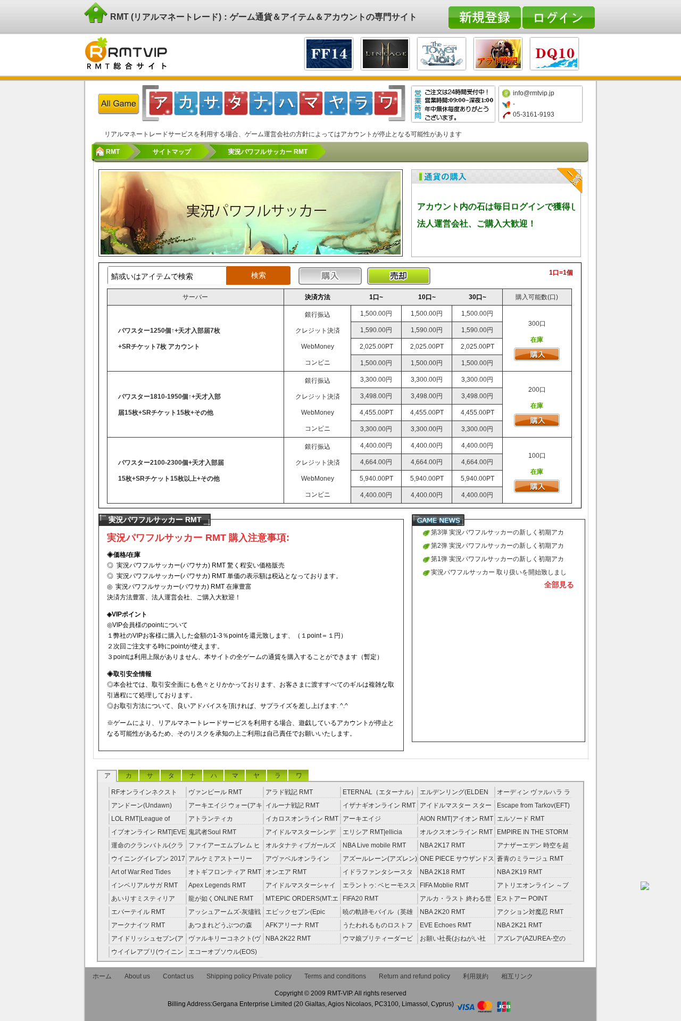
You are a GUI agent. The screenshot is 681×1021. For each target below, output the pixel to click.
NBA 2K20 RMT (442, 912)
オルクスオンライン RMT (456, 832)
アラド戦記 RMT (289, 792)
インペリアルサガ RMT (144, 885)
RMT (113, 151)
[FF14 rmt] (329, 52)
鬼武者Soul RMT (212, 832)
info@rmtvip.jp (533, 93)
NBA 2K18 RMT (442, 872)
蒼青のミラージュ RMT (530, 858)
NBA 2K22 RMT (288, 938)
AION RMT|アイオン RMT (456, 818)
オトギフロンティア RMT (224, 872)
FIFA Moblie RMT (444, 885)
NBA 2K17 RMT (442, 845)
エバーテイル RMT (138, 912)
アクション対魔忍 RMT (530, 912)
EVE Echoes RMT (445, 925)
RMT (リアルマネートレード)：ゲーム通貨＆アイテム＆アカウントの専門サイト (262, 16)
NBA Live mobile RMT (374, 845)
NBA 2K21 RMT (519, 925)
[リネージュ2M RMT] (385, 52)
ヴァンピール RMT (215, 792)
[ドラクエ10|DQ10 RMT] (554, 52)
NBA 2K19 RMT (519, 872)
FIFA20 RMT (360, 898)
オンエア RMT (285, 872)
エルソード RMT (520, 818)
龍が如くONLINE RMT (220, 898)
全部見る (559, 584)
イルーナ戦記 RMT (292, 805)
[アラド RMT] (498, 52)
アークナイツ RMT (138, 925)
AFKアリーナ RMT (292, 925)
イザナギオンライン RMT (379, 805)
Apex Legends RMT (217, 885)
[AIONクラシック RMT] (442, 52)
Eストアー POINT (522, 898)
